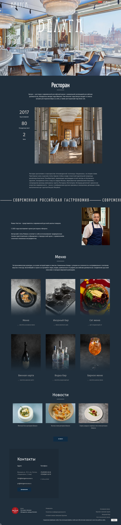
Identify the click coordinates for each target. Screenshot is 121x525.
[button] (109, 4)
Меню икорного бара (62, 325)
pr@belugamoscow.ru (24, 483)
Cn (105, 5)
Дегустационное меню (103, 517)
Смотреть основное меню (27, 325)
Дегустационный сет (96, 325)
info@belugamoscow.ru (25, 478)
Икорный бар (61, 320)
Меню (26, 320)
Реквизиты (49, 508)
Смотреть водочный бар (61, 380)
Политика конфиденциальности (56, 512)
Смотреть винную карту (27, 380)
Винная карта (26, 375)
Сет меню (94, 320)
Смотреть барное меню (96, 380)
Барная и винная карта (103, 512)
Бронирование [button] (92, 5)
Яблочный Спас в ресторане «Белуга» (27, 426)
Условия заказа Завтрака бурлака (56, 515)
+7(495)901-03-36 (45, 472)
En (101, 5)
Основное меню (105, 509)
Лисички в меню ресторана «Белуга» (60, 426)
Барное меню (95, 375)
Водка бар (61, 375)
